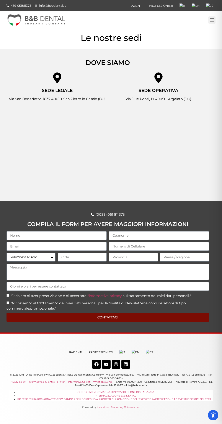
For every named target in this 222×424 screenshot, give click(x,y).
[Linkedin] (125, 364)
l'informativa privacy (104, 296)
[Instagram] (116, 364)
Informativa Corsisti (79, 381)
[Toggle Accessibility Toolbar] (213, 415)
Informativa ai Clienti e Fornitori (46, 381)
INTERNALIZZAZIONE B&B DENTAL (115, 395)
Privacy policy (18, 381)
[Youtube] (106, 364)
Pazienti (135, 5)
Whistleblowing (102, 381)
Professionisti (161, 5)
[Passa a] (182, 5)
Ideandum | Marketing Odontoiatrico (118, 407)
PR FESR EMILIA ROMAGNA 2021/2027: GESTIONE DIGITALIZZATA (115, 391)
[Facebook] (96, 364)
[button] (211, 20)
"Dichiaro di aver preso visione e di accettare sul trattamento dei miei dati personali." (100, 296)
